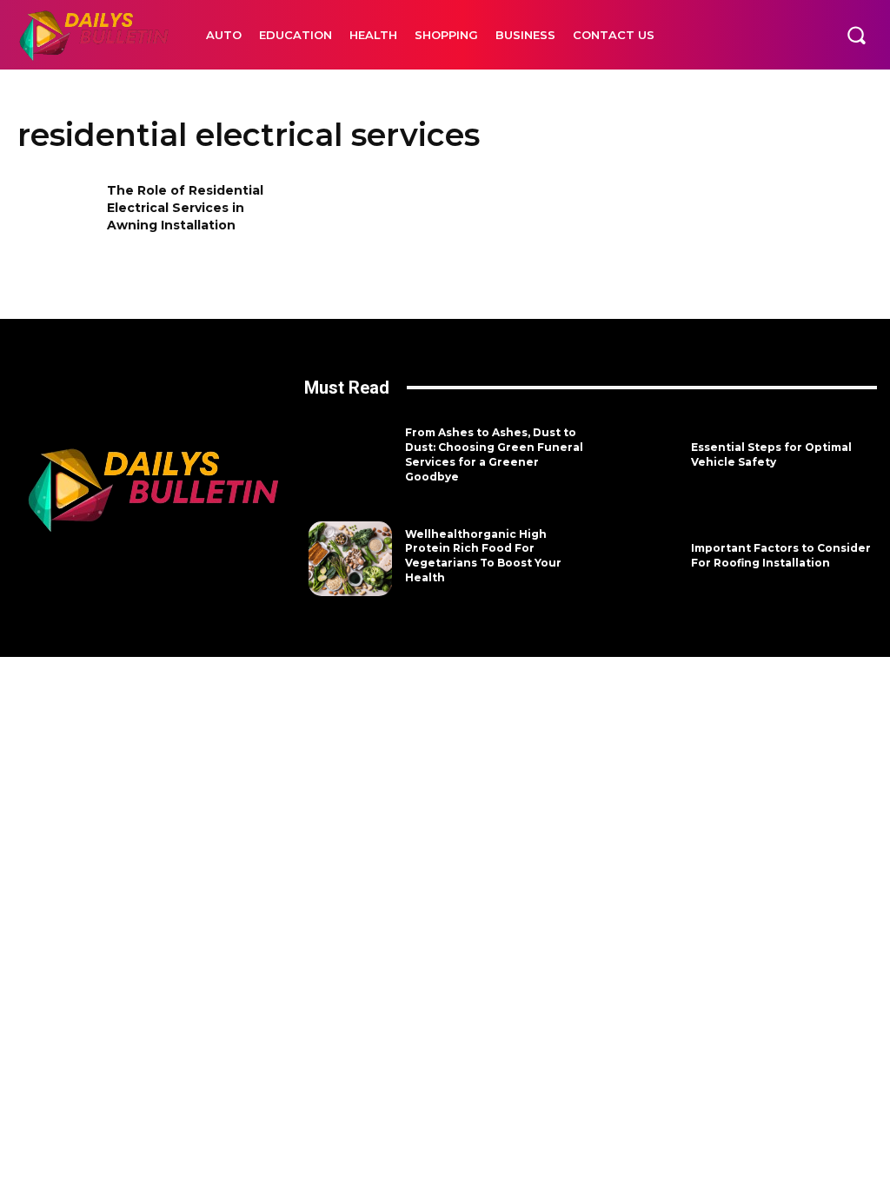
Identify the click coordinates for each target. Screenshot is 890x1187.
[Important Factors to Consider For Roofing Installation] (636, 558)
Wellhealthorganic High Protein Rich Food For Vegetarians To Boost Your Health (483, 555)
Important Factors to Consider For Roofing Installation (781, 555)
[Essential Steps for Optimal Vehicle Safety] (636, 458)
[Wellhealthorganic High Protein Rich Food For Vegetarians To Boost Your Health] (350, 558)
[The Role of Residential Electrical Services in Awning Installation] (56, 217)
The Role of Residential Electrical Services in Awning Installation (185, 207)
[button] (856, 34)
